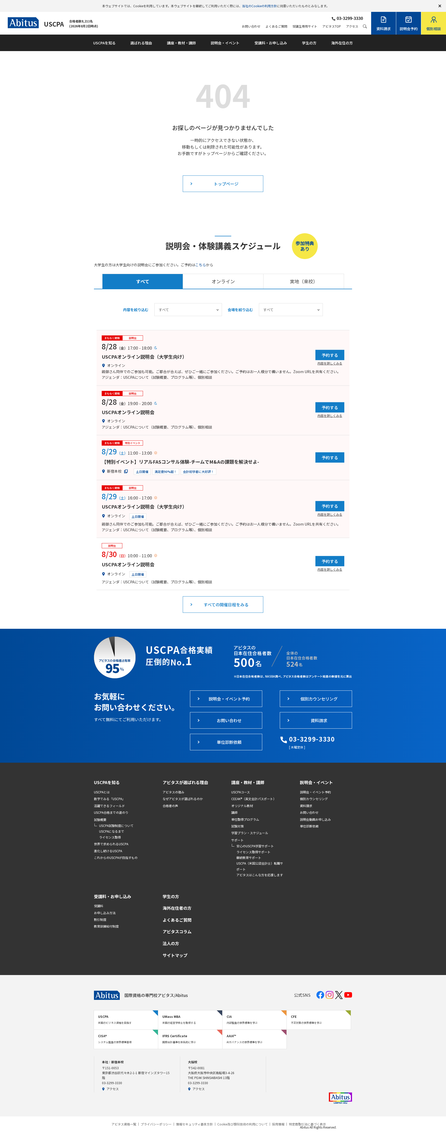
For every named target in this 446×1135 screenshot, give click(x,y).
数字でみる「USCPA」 (109, 798)
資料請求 (306, 805)
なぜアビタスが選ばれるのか (183, 798)
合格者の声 (170, 805)
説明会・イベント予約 (315, 792)
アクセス (352, 26)
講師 (234, 812)
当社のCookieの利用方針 (259, 6)
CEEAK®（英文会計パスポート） (253, 798)
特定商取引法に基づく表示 (307, 1124)
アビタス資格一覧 (124, 1124)
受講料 (98, 906)
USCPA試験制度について (116, 825)
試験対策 (237, 826)
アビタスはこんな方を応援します (259, 875)
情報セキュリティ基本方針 (194, 1124)
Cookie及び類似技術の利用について (242, 1124)
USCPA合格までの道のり (111, 812)
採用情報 (278, 1124)
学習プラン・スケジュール (249, 833)
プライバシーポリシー (156, 1124)
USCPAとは (102, 792)
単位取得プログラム (245, 819)
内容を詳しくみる (329, 363)
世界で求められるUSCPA (111, 844)
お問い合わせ (251, 26)
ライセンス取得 (110, 837)
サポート (237, 840)
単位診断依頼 (309, 826)
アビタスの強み (173, 792)
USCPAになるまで (111, 831)
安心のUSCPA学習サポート (255, 846)
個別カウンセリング (314, 798)
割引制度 (100, 919)
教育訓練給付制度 (106, 926)
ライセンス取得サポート (253, 852)
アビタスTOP (331, 26)
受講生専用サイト (304, 26)
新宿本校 (114, 471)
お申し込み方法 (105, 913)
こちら (200, 264)
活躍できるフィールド (109, 805)
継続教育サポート (248, 857)
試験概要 (100, 819)
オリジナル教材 (242, 805)
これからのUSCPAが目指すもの (116, 857)
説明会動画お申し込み (315, 819)
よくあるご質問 (276, 26)
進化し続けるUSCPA (108, 851)
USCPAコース (240, 792)
